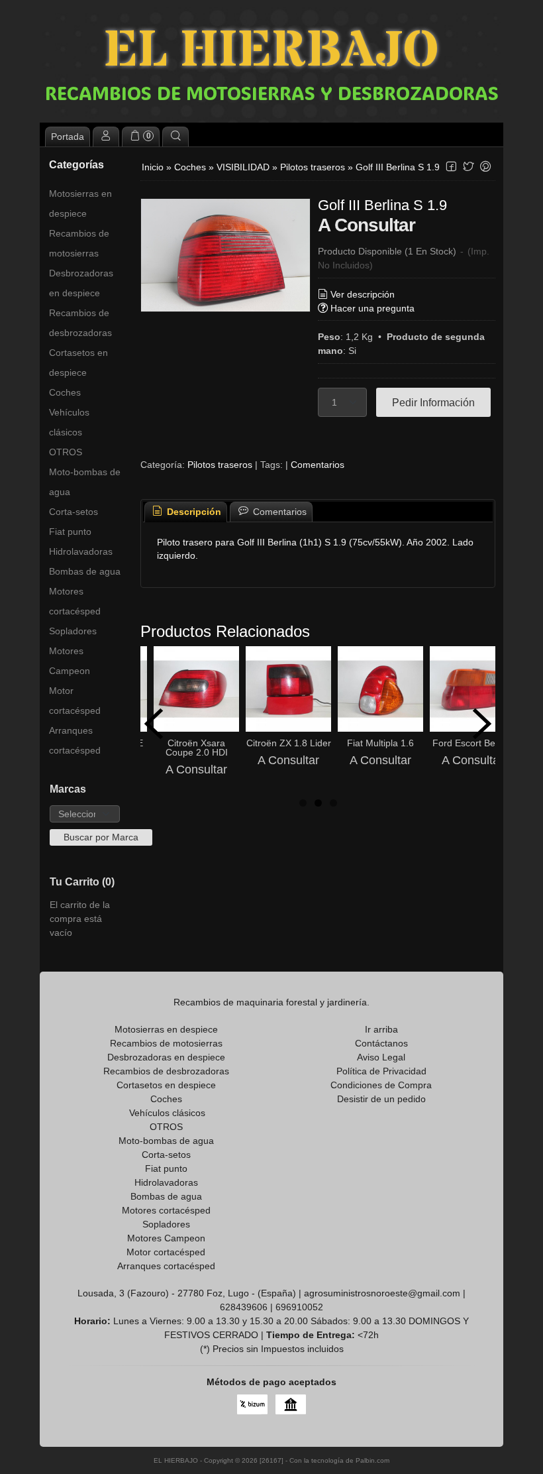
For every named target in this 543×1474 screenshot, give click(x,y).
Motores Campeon (69, 661)
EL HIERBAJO (271, 51)
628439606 (244, 1307)
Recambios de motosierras (79, 243)
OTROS (65, 452)
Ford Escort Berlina (472, 743)
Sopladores (73, 631)
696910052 (299, 1307)
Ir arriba (381, 1029)
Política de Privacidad (381, 1071)
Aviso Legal (381, 1057)
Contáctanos (381, 1043)
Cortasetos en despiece (78, 362)
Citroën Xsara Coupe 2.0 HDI (197, 748)
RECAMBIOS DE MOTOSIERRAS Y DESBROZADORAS (272, 93)
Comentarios (317, 464)
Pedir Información (433, 402)
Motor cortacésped (75, 700)
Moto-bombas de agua (85, 482)
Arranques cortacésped (75, 740)
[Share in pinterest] (485, 166)
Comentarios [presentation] (278, 511)
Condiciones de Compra (381, 1085)
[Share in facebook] (451, 166)
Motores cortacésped (75, 601)
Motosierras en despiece (80, 203)
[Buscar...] (175, 136)
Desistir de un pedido (381, 1099)
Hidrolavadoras (81, 551)
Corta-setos (73, 511)
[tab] (186, 512)
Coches (65, 392)
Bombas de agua (85, 571)
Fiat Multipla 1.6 (380, 743)
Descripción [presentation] (192, 511)
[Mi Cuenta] (106, 136)
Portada (67, 136)
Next (482, 723)
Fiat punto (70, 531)
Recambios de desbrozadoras (80, 323)
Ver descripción (362, 294)
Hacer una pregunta (372, 308)
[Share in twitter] (468, 166)
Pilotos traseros (219, 464)
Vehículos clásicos (69, 422)
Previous (153, 723)
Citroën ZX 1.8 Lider (288, 743)
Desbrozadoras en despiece (81, 283)
